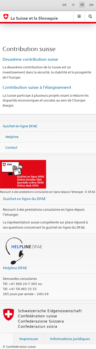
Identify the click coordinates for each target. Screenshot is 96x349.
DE (64, 5)
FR (82, 5)
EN (91, 5)
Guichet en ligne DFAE (20, 126)
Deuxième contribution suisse (30, 59)
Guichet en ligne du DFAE (24, 198)
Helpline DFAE (15, 268)
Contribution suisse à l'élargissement (37, 87)
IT (73, 5)
